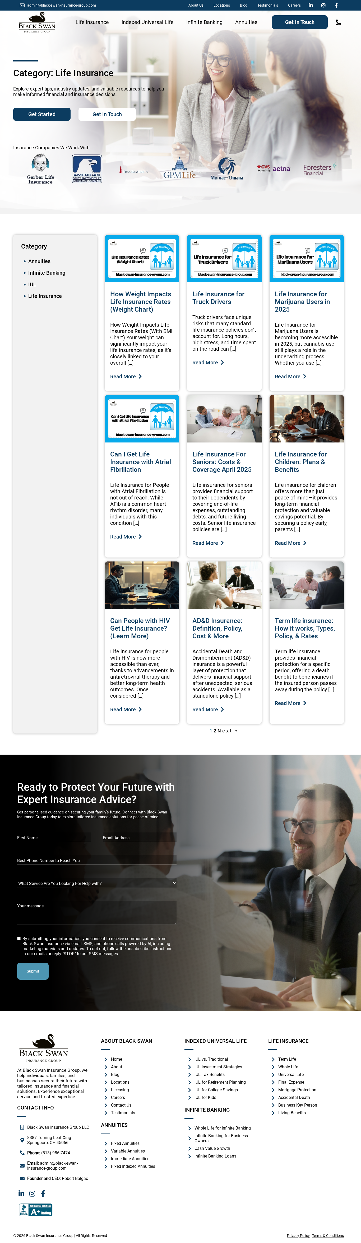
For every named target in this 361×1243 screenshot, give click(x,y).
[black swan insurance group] (37, 22)
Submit (33, 971)
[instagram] (324, 5)
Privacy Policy (298, 1236)
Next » (228, 731)
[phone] (338, 22)
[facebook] (337, 5)
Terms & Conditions (328, 1236)
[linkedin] (312, 5)
